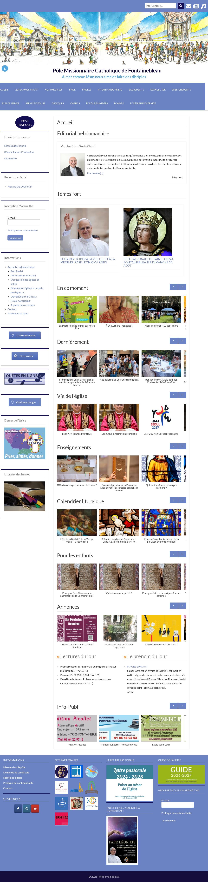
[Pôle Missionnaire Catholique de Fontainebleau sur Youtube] (35, 808)
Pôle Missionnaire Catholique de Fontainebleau (107, 70)
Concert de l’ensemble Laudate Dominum (77, 646)
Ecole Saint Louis (161, 744)
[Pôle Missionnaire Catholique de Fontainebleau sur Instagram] (27, 808)
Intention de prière (110, 89)
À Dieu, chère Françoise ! (119, 325)
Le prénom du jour (147, 656)
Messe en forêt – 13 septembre (161, 325)
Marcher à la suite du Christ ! (78, 146)
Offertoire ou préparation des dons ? (77, 485)
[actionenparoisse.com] (92, 794)
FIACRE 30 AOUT (137, 666)
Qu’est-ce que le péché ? (119, 593)
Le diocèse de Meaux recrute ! (161, 644)
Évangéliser (158, 89)
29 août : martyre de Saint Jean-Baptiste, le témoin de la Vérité (119, 540)
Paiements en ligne (17, 313)
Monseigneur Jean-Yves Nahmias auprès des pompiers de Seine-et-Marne (77, 382)
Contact (12, 309)
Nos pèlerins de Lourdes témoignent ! (119, 381)
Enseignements (181, 89)
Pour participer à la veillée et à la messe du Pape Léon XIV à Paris (87, 261)
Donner (119, 103)
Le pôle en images (97, 103)
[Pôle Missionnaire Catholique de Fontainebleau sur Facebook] (18, 808)
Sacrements (136, 89)
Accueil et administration (21, 266)
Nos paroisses (54, 89)
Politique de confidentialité (22, 230)
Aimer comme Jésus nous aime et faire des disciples (104, 77)
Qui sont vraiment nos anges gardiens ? (161, 486)
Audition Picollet (77, 744)
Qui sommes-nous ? (26, 89)
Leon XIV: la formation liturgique (119, 433)
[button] (182, 287)
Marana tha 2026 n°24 (19, 186)
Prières (86, 89)
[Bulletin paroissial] (196, 7)
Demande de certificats (24, 296)
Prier (72, 89)
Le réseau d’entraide (143, 103)
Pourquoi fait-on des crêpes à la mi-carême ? (161, 594)
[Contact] (188, 7)
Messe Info (10, 158)
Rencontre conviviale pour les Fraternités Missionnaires (161, 381)
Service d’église (35, 103)
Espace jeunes (10, 103)
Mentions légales (12, 777)
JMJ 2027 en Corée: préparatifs (161, 433)
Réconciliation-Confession (19, 152)
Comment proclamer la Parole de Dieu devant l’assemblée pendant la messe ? (119, 488)
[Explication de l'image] (5, 68)
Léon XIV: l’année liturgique (77, 433)
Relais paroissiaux (21, 300)
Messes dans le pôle (15, 145)
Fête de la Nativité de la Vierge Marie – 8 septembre (76, 540)
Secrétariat (17, 271)
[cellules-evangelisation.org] (92, 778)
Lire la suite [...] (95, 173)
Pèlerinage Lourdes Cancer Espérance (119, 646)
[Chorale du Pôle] (203, 7)
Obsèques (58, 103)
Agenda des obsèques (23, 304)
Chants (75, 103)
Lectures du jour (78, 656)
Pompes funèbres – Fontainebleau (119, 744)
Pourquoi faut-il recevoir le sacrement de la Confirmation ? (76, 594)
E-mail (12, 217)
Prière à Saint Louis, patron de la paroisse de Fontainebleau (161, 540)
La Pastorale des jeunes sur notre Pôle (77, 327)
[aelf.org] (62, 794)
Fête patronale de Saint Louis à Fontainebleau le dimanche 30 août (148, 262)
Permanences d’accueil (23, 275)
